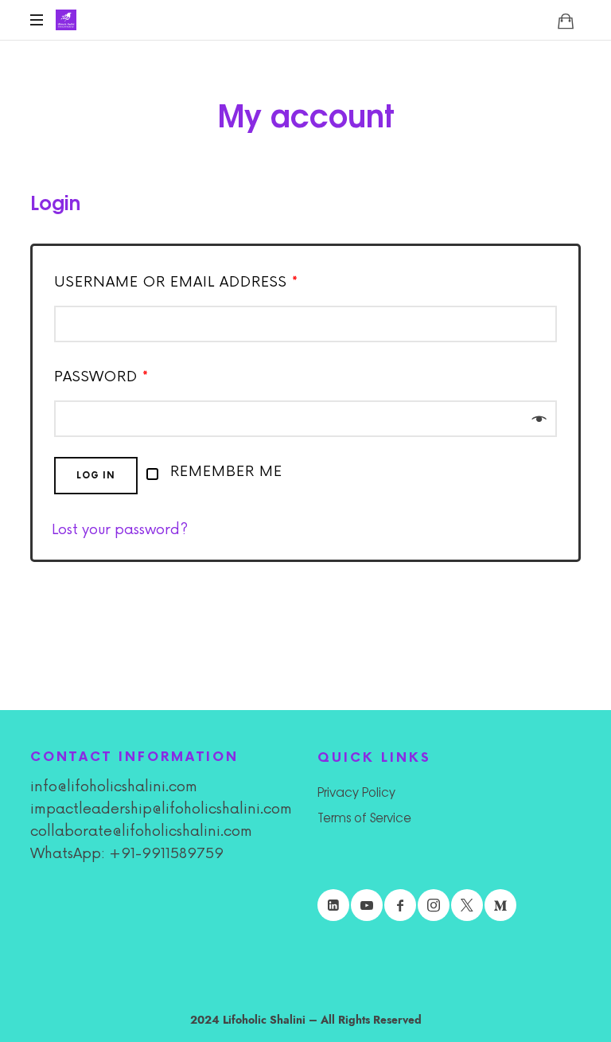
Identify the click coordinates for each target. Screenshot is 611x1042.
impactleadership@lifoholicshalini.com (161, 809)
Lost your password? (120, 529)
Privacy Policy (356, 791)
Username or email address (176, 282)
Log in (95, 475)
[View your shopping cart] (565, 20)
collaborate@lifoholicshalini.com (141, 831)
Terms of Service (364, 817)
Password (101, 376)
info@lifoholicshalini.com (113, 786)
